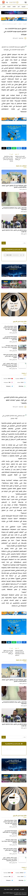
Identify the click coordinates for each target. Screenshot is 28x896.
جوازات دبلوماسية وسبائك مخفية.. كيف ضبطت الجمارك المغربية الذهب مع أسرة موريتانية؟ (10, 328)
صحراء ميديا (21, 38)
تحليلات (8, 6)
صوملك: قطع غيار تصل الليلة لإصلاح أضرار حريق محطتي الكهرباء (10, 356)
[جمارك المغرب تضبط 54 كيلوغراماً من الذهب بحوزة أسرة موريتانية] (22, 347)
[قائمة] (26, 2)
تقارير (4, 6)
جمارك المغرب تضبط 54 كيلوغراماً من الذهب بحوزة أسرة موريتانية (9, 347)
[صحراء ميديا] (14, 2)
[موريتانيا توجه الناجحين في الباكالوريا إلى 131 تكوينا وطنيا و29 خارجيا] (22, 338)
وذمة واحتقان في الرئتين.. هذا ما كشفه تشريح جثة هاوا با (14, 231)
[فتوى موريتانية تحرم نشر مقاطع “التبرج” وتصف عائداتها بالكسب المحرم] (14, 177)
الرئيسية (23, 6)
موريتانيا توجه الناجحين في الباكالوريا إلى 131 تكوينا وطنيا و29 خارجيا (10, 338)
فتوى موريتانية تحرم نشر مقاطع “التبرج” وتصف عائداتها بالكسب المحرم (14, 186)
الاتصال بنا (22, 889)
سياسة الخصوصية (18, 894)
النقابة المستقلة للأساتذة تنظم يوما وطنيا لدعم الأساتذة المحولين (19, 652)
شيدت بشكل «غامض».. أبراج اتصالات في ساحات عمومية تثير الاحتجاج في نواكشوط (9, 365)
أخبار (19, 6)
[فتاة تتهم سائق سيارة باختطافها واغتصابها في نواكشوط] (14, 199)
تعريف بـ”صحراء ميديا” (8, 889)
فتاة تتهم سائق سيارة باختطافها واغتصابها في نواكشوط (14, 209)
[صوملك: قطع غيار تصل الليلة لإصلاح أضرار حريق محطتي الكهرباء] (22, 356)
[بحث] (7, 2)
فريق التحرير (16, 889)
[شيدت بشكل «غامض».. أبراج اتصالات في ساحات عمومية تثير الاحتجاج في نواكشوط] (22, 365)
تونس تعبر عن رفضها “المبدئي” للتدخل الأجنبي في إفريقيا (20, 157)
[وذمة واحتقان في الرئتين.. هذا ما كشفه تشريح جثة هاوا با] (14, 221)
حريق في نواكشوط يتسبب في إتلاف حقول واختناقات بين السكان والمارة (8, 158)
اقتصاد (14, 6)
